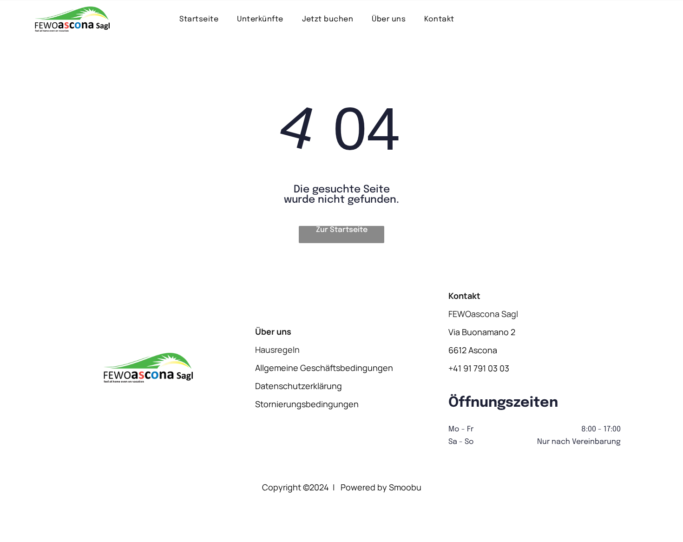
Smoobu (405, 487)
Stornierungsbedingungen (307, 404)
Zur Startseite (342, 230)
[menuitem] (199, 19)
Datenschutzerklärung (298, 385)
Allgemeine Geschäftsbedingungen (324, 367)
